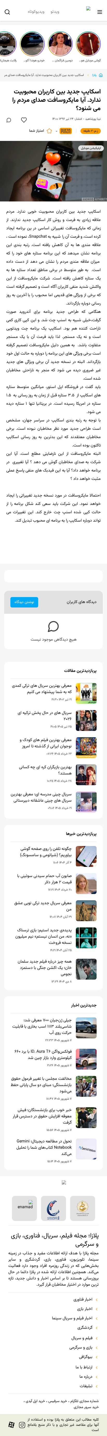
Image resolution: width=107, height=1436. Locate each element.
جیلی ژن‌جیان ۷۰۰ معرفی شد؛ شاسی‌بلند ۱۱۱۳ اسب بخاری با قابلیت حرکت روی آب (42, 1026)
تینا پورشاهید (93, 119)
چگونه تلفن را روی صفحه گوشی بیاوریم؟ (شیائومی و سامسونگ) (46, 852)
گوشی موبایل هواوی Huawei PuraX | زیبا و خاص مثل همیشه (90, 60)
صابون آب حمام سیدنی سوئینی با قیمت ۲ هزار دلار (44, 879)
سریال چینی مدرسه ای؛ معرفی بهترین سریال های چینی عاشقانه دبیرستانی (41, 797)
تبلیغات (86, 1386)
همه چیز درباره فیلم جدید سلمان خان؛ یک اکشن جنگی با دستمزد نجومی (45, 968)
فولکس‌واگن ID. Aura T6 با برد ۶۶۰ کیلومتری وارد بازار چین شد (43, 1055)
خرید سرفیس (57, 1401)
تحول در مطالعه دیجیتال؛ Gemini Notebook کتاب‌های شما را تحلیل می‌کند (44, 1148)
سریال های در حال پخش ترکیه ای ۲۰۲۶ (45, 716)
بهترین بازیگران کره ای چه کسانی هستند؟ (45, 770)
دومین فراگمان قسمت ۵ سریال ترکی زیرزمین (62, 60)
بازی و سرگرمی (80, 1348)
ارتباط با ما (84, 1368)
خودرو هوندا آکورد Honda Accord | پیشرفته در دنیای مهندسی (34, 60)
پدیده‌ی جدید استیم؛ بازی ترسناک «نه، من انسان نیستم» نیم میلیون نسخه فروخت (43, 936)
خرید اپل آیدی (35, 1401)
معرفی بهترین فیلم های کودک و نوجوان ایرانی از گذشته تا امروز (46, 743)
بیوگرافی (85, 1357)
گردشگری (84, 1328)
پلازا (94, 75)
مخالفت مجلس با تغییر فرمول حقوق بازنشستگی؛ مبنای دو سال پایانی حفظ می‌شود (41, 1085)
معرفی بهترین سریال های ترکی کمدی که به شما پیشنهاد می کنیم (42, 689)
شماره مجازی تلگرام (84, 1401)
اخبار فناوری (82, 1300)
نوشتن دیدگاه (24, 602)
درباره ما (85, 1377)
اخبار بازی (84, 1309)
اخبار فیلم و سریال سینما (72, 1318)
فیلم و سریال (81, 1338)
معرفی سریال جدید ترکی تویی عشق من (43, 906)
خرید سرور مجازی (86, 1407)
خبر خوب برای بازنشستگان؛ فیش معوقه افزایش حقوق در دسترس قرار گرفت (42, 1116)
